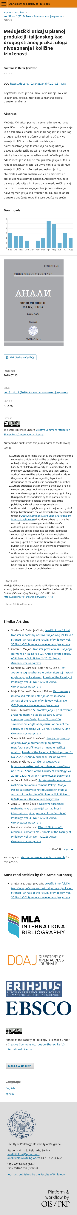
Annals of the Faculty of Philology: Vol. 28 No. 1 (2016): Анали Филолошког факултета (40, 728)
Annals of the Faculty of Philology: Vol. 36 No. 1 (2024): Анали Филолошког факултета (41, 681)
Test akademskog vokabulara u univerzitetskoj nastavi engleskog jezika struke (42, 672)
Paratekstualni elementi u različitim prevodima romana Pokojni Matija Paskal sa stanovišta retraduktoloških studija (41, 784)
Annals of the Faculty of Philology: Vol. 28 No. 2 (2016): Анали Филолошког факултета (41, 658)
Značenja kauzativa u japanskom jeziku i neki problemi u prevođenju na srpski (40, 766)
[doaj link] (38, 975)
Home (7, 12)
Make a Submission (19, 1065)
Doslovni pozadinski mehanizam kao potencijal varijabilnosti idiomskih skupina (37, 808)
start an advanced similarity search (43, 857)
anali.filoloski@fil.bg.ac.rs (23, 1158)
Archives (19, 12)
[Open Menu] (3, 4)
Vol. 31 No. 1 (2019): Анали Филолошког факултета (33, 16)
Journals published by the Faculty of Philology (36, 1174)
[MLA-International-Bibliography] (38, 938)
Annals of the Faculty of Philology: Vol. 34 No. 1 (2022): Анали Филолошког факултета (41, 836)
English (10, 1088)
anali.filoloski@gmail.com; (23, 1154)
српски (10, 1094)
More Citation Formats (19, 604)
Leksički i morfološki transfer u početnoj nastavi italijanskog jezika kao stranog (42, 634)
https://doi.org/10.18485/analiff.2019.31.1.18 (38, 83)
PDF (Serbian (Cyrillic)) (21, 357)
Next (66, 849)
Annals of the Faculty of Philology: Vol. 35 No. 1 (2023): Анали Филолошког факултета (38, 817)
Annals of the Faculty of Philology (29, 3)
